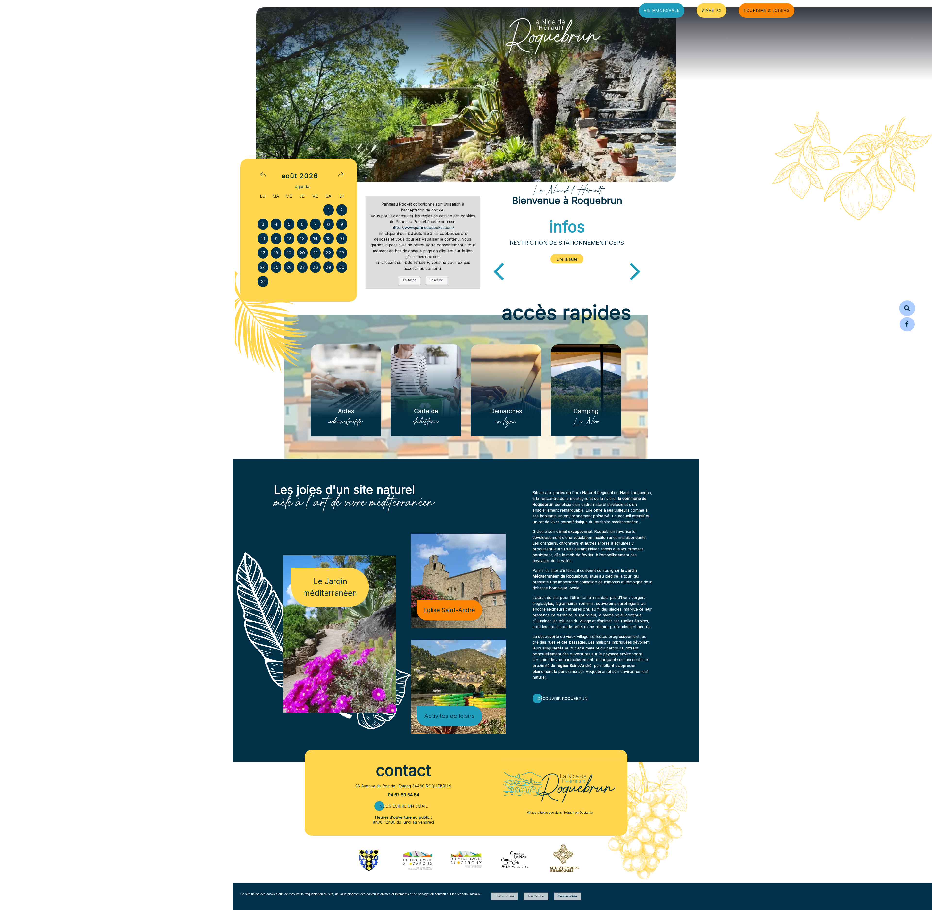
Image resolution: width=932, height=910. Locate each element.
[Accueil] (553, 35)
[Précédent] (498, 270)
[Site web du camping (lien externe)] (514, 868)
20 (302, 252)
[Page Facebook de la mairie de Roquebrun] (907, 330)
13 (302, 238)
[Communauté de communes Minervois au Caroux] (417, 868)
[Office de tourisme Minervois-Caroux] (466, 879)
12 (289, 238)
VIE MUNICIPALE (662, 10)
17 (263, 252)
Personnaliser (567, 896)
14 (315, 238)
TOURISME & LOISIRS (766, 10)
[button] (907, 308)
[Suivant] (635, 270)
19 (289, 252)
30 (341, 267)
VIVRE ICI (711, 10)
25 (276, 267)
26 (289, 267)
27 (302, 267)
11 (276, 238)
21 (315, 252)
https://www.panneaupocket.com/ (422, 227)
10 (263, 238)
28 (315, 267)
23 (341, 252)
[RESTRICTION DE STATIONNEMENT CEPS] (567, 259)
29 (328, 267)
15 (328, 238)
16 (342, 238)
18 (276, 252)
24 (263, 267)
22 (328, 252)
